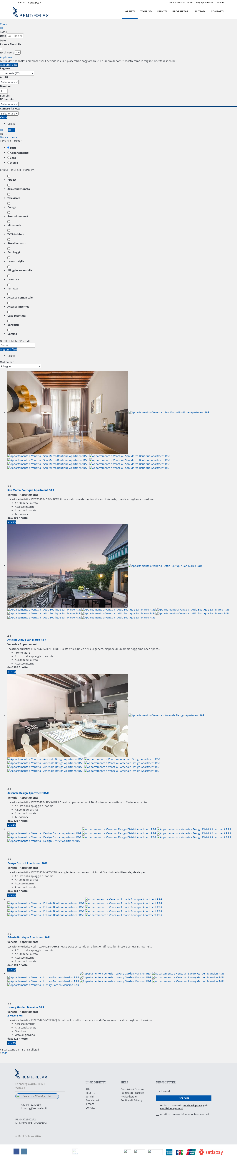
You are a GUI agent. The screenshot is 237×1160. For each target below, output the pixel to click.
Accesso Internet (18, 306)
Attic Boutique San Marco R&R (26, 639)
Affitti (130, 11)
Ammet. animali (17, 216)
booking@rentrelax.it (34, 1108)
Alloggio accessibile (19, 270)
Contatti (217, 11)
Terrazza (12, 288)
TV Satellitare (15, 234)
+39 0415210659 (31, 1104)
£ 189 (14, 965)
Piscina (11, 180)
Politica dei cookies (132, 1093)
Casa (13, 157)
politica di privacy (193, 1105)
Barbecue (13, 324)
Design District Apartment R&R (27, 863)
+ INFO (12, 522)
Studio (14, 162)
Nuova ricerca (8, 137)
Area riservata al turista (181, 2)
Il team (200, 11)
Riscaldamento (16, 243)
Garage (11, 207)
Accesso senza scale (20, 297)
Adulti (4, 77)
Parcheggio (14, 252)
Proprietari (180, 11)
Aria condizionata (18, 189)
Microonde (14, 225)
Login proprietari (204, 2)
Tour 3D (146, 11)
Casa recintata (16, 315)
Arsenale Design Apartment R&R (28, 793)
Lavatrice (13, 279)
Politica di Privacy (131, 1100)
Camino (12, 333)
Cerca (3, 24)
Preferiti (221, 2)
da (9, 518)
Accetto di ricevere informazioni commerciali (184, 1114)
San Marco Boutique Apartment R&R (30, 490)
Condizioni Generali (133, 1089)
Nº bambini (7, 99)
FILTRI (3, 28)
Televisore (13, 198)
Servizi (162, 11)
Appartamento (19, 152)
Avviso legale (129, 1096)
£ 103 (14, 891)
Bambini (5, 86)
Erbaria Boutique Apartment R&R (28, 937)
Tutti (13, 147)
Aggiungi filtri (8, 349)
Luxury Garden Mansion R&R (25, 1007)
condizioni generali (171, 1108)
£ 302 (14, 667)
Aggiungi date (8, 64)
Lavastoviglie (15, 261)
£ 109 (14, 518)
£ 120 (14, 820)
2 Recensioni (15, 1015)
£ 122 (14, 1038)
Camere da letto (10, 108)
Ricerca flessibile (11, 44)
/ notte (23, 518)
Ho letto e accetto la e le (184, 1107)
